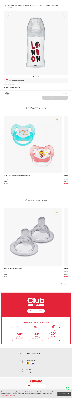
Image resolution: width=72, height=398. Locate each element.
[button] (63, 15)
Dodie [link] (10, 7)
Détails (65, 93)
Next (65, 191)
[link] (5, 6)
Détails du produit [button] (11, 88)
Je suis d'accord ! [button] (64, 394)
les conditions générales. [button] (8, 395)
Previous (61, 191)
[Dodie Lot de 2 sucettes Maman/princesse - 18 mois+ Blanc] (33, 144)
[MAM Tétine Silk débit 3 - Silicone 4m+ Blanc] (33, 237)
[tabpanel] (36, 43)
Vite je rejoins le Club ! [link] (36, 311)
